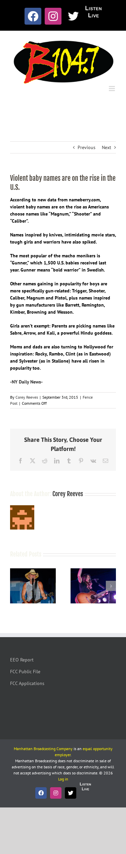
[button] (15, 586)
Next (106, 147)
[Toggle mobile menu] (112, 88)
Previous (86, 147)
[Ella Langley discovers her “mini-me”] (93, 571)
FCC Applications (27, 683)
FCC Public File (25, 671)
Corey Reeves (26, 397)
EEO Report (22, 660)
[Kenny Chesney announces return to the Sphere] (33, 571)
